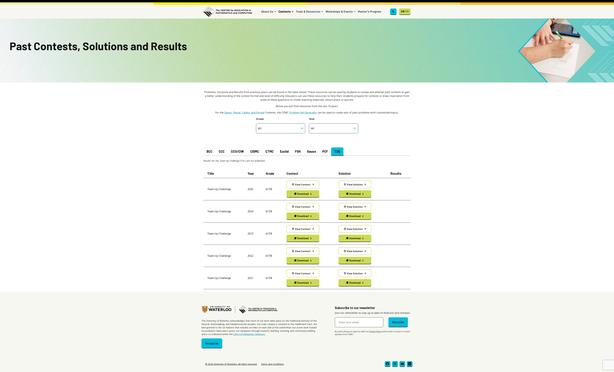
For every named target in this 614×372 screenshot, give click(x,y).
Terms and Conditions (272, 364)
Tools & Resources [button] (308, 11)
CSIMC (254, 151)
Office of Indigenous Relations (249, 334)
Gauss (228, 112)
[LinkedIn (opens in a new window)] (410, 364)
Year (312, 119)
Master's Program (369, 11)
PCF (325, 151)
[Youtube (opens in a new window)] (402, 364)
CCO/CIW (237, 151)
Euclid (284, 151)
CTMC (269, 151)
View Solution (355, 184)
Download (303, 193)
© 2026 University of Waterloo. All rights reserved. (231, 364)
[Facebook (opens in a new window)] (387, 364)
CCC (221, 151)
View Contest (303, 184)
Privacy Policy (375, 331)
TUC (337, 151)
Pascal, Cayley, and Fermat (248, 112)
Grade (260, 119)
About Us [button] (267, 11)
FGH (298, 151)
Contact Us (211, 343)
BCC (209, 151)
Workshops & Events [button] (339, 11)
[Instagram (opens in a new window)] (395, 364)
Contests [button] (284, 11)
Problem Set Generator (303, 112)
